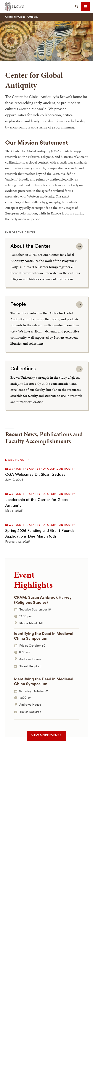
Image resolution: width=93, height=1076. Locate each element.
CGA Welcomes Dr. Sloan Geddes (35, 474)
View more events (46, 735)
